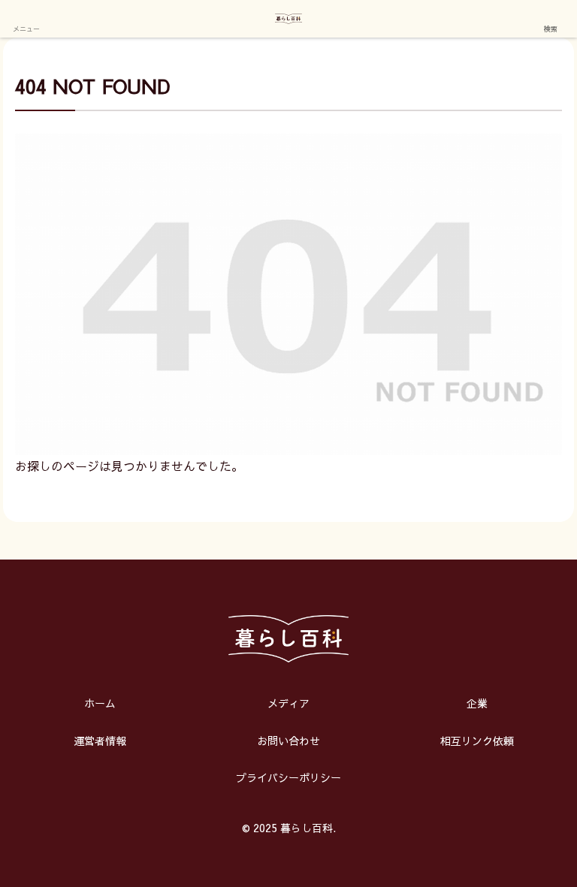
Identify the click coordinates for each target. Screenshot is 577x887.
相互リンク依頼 (477, 740)
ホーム (100, 703)
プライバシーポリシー (288, 777)
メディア (288, 703)
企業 (477, 703)
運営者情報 (100, 740)
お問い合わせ (288, 740)
